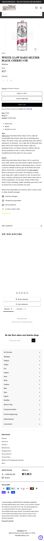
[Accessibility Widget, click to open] (40, 537)
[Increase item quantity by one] (11, 80)
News (3, 463)
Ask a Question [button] (23, 304)
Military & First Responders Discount (13, 460)
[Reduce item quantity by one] (4, 80)
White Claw (5, 136)
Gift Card (4, 444)
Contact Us (5, 441)
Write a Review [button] (23, 299)
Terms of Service (6, 454)
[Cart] (36, 8)
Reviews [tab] (7, 309)
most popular (33, 170)
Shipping (4, 88)
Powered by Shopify (8, 521)
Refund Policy (6, 448)
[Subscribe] (33, 340)
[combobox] (22, 14)
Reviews (4, 438)
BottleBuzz (20, 530)
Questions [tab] (20, 309)
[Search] (40, 14)
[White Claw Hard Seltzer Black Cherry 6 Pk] (13, 257)
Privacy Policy (6, 457)
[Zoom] (35, 49)
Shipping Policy (6, 451)
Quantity (4, 76)
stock (9, 209)
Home (3, 53)
